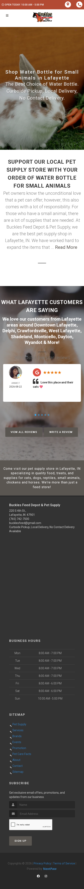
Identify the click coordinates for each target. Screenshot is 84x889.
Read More (66, 247)
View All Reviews (24, 432)
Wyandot (33, 342)
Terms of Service (64, 863)
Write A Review (61, 432)
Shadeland (21, 336)
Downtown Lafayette (55, 325)
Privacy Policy (42, 863)
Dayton (65, 336)
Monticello (45, 336)
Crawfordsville (31, 330)
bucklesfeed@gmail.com (25, 523)
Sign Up (20, 840)
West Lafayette (64, 330)
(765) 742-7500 (19, 519)
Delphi (8, 330)
